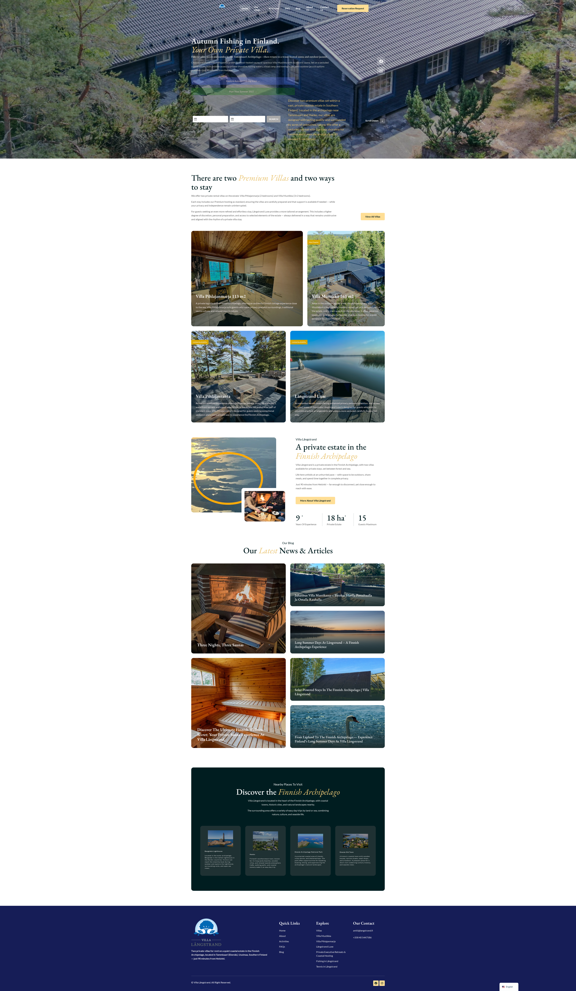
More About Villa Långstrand (315, 500)
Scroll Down (371, 120)
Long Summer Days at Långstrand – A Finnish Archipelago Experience (327, 644)
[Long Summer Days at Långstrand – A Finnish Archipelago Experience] (337, 632)
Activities (274, 8)
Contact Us (324, 8)
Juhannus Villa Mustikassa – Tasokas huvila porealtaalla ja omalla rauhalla (333, 597)
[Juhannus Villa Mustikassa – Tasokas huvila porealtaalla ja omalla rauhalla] (337, 584)
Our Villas (257, 8)
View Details (207, 319)
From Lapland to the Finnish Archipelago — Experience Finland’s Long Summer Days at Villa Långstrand (333, 739)
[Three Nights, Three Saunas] (238, 608)
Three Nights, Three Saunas (220, 644)
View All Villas (372, 216)
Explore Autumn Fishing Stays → (243, 81)
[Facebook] (381, 61)
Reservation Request (353, 8)
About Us (309, 8)
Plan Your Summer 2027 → (243, 91)
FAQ (287, 8)
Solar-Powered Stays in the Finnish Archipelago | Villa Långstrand (332, 692)
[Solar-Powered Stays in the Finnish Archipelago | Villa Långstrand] (337, 679)
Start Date (198, 113)
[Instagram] (381, 71)
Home (245, 8)
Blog (298, 8)
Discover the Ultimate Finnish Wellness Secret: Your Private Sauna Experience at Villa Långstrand (230, 734)
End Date (234, 113)
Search (273, 119)
